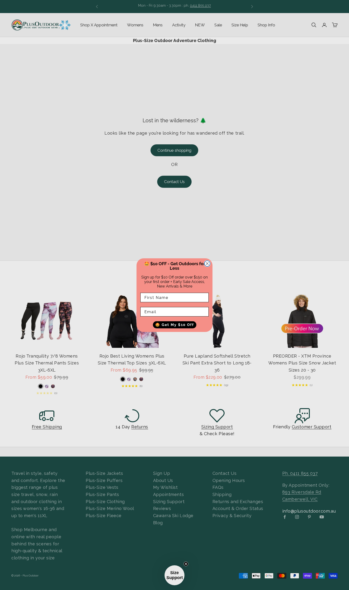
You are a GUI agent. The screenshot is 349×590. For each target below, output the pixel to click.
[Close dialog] (207, 263)
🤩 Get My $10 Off (174, 324)
